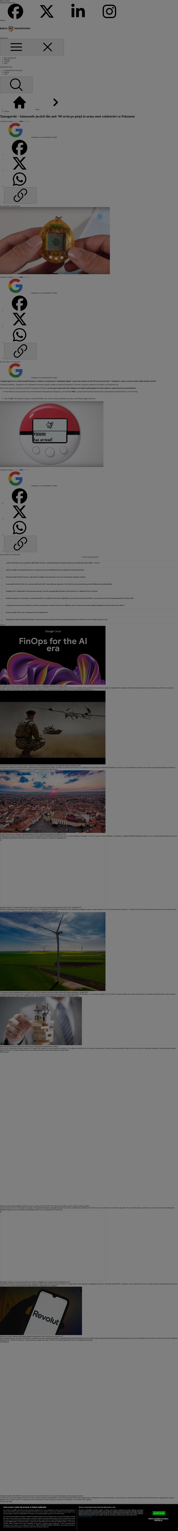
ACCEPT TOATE (159, 1513)
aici (67, 1521)
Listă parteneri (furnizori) (85, 1516)
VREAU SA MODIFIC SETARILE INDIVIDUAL (158, 1519)
